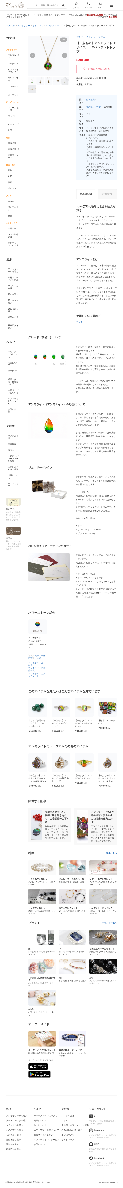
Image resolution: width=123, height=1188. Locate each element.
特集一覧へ (111, 853)
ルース (11, 124)
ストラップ (13, 95)
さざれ (11, 201)
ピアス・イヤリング (13, 70)
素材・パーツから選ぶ (13, 278)
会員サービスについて (13, 391)
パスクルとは (13, 436)
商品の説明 (86, 194)
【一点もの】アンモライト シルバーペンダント (107, 778)
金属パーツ (13, 228)
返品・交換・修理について (13, 381)
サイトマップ (13, 484)
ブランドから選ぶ (13, 287)
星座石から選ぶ (13, 326)
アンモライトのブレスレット (36, 674)
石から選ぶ (13, 294)
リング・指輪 (13, 79)
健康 (37, 655)
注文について (13, 372)
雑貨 (10, 215)
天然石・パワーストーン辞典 (13, 458)
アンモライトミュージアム (90, 37)
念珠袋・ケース (13, 156)
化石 (10, 176)
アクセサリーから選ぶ (13, 270)
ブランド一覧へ (109, 923)
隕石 (10, 182)
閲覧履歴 (12, 444)
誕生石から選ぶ (13, 309)
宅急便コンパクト (94, 106)
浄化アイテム (13, 208)
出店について (13, 476)
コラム (11, 450)
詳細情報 (107, 194)
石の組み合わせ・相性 (13, 468)
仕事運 (38, 658)
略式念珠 (12, 143)
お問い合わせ (13, 410)
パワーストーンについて (13, 354)
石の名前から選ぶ (14, 1130)
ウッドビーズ (13, 117)
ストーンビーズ (13, 108)
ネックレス (13, 63)
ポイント (12, 188)
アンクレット (13, 87)
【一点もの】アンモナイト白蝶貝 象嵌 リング (37, 778)
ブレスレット (13, 56)
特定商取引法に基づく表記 (40, 1182)
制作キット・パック (13, 244)
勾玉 (10, 130)
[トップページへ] (15, 7)
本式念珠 (12, 149)
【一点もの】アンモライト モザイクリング (60, 723)
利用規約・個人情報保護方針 (16, 1182)
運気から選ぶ (13, 318)
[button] (32, 55)
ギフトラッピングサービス (13, 401)
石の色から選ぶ (13, 301)
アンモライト (82, 322)
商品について (13, 363)
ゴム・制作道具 (13, 235)
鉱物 (10, 170)
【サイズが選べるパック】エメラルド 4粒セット (36, 723)
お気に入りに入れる (99, 69)
